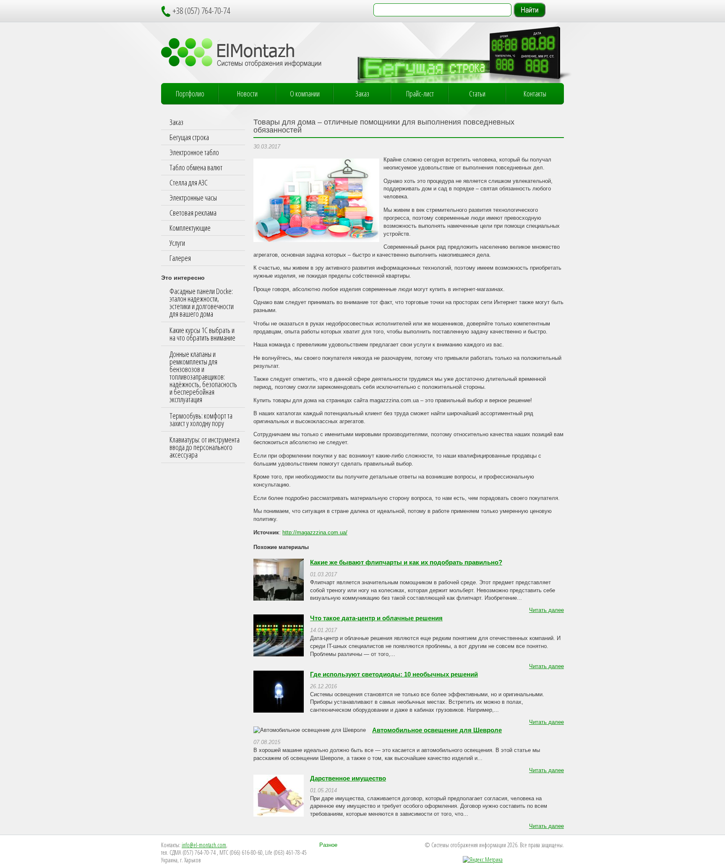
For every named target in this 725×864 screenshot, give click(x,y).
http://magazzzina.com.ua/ (314, 533)
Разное (328, 845)
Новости (247, 93)
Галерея (180, 258)
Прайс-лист (420, 93)
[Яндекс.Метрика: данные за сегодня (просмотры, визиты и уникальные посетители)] (483, 860)
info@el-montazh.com (204, 845)
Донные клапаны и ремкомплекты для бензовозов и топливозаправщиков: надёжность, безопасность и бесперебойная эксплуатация (203, 376)
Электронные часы (193, 198)
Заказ (362, 93)
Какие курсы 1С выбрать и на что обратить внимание (202, 334)
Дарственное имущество (348, 778)
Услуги (177, 243)
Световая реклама (193, 213)
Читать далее (546, 610)
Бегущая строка (189, 137)
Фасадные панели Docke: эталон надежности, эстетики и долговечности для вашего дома (202, 302)
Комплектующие (190, 228)
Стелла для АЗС (189, 182)
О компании (305, 93)
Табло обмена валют (196, 167)
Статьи (477, 93)
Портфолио (190, 93)
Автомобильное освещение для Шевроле (437, 730)
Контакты (535, 93)
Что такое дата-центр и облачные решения (376, 618)
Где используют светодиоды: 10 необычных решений (394, 674)
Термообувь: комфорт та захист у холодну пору (201, 419)
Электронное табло (194, 152)
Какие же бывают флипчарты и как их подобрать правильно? (406, 562)
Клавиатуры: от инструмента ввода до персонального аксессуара (205, 447)
